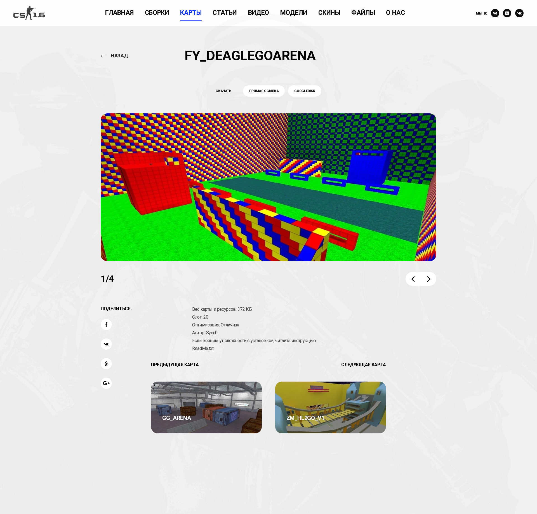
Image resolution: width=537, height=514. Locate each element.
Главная (119, 13)
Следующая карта (363, 364)
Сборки (157, 13)
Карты (190, 13)
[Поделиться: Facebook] (106, 324)
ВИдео (258, 13)
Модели (293, 13)
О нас (395, 13)
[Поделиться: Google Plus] (106, 383)
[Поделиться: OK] (106, 363)
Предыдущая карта (175, 364)
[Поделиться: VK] (106, 344)
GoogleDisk (304, 91)
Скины (329, 13)
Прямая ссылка (264, 91)
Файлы (363, 13)
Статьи (225, 13)
